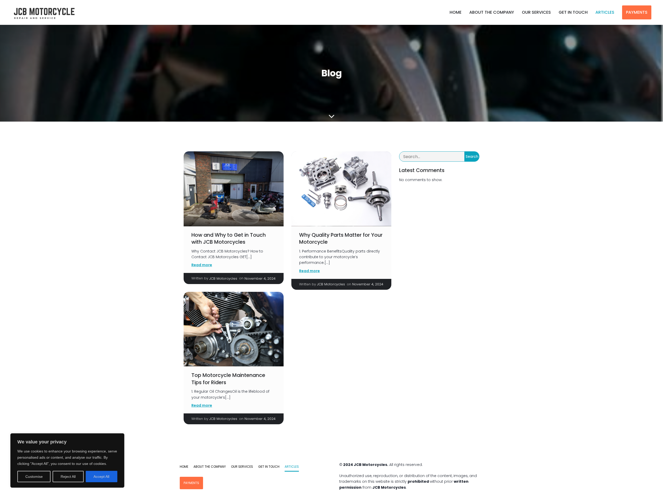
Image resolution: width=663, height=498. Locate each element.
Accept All (101, 476)
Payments (636, 12)
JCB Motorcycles (223, 278)
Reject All (68, 476)
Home (456, 12)
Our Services (536, 12)
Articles (604, 12)
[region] (67, 460)
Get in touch (573, 12)
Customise (34, 476)
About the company (491, 12)
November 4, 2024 (260, 278)
